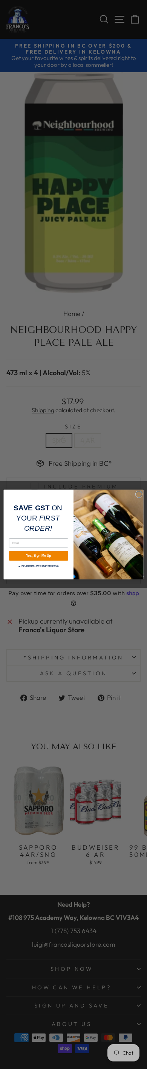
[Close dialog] (139, 494)
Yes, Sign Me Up (38, 556)
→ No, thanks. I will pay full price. (38, 565)
